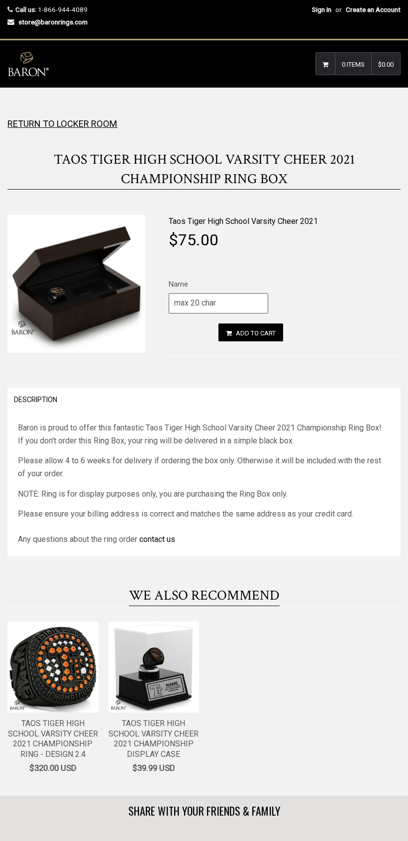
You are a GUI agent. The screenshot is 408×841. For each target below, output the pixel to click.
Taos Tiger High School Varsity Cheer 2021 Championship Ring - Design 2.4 (53, 739)
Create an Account (373, 9)
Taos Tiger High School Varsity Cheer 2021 (243, 221)
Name (178, 284)
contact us (157, 539)
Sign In (321, 9)
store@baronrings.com (53, 22)
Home (16, 107)
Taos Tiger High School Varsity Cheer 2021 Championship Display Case (153, 739)
